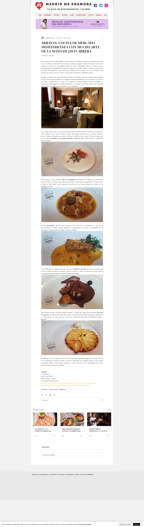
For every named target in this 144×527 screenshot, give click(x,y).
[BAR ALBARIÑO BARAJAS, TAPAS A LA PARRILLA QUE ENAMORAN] (72, 419)
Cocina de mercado (53, 389)
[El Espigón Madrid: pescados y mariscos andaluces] (45, 419)
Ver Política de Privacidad (84, 524)
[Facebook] (95, 5)
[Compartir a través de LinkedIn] (50, 395)
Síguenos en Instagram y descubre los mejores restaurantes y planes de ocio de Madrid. (62, 474)
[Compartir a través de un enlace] (54, 395)
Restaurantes (45, 389)
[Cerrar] (142, 524)
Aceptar (136, 524)
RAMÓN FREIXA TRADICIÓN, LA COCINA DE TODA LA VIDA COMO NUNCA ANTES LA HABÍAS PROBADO (98, 430)
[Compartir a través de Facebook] (42, 395)
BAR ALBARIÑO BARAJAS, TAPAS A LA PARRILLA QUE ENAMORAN (72, 430)
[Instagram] (106, 5)
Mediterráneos (62, 389)
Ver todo (109, 409)
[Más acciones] (102, 38)
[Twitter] (100, 5)
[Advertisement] (50, 512)
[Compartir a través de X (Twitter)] (46, 395)
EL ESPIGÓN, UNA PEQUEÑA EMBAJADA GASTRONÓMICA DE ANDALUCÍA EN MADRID (44, 430)
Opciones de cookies (125, 524)
